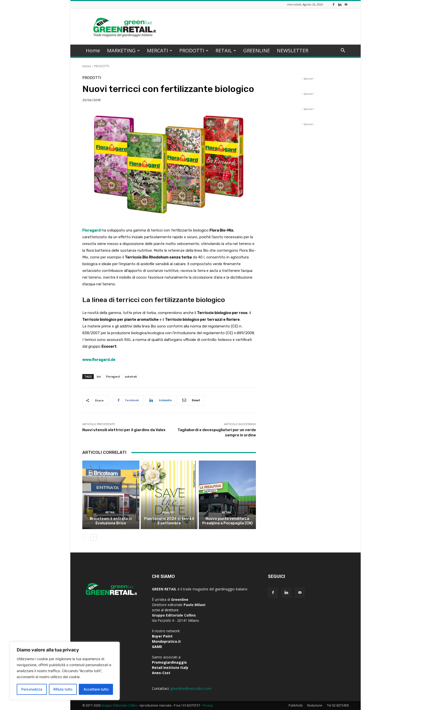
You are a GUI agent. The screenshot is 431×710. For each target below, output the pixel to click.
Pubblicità (296, 705)
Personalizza (31, 689)
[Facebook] (333, 4)
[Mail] (346, 4)
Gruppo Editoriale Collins (119, 705)
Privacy (208, 705)
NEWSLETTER (292, 50)
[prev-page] (85, 537)
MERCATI (157, 50)
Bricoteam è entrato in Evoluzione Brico (111, 520)
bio (99, 376)
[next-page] (93, 537)
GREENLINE (256, 50)
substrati (131, 376)
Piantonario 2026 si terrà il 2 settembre (169, 520)
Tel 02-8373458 (338, 705)
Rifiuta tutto (62, 689)
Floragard (113, 376)
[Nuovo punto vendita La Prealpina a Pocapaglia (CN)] (227, 495)
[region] (65, 671)
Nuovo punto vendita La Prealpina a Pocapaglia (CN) (227, 520)
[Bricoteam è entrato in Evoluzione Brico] (110, 495)
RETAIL (224, 50)
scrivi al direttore (165, 610)
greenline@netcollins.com (191, 688)
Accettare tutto (96, 689)
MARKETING (121, 50)
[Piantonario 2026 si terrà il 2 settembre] (169, 495)
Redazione (314, 705)
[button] (343, 51)
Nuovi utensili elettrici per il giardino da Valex (123, 430)
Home (93, 50)
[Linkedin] (339, 4)
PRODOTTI (191, 50)
